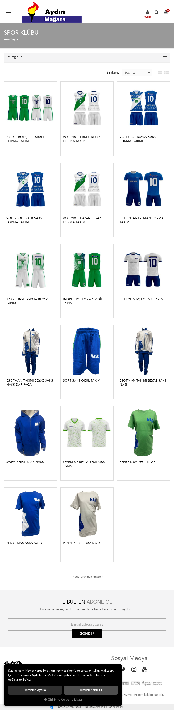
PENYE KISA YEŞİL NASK (138, 462)
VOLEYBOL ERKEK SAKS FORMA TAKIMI (24, 220)
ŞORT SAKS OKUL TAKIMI (82, 381)
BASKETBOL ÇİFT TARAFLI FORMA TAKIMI (26, 139)
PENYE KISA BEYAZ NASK (82, 543)
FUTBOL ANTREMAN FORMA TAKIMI (142, 220)
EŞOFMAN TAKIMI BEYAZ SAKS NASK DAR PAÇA (29, 383)
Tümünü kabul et (91, 690)
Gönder (87, 634)
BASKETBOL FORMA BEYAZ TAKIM (27, 301)
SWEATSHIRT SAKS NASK (25, 462)
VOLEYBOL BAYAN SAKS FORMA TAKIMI (138, 139)
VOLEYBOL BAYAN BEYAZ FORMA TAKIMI (82, 220)
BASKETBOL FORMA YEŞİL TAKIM (83, 301)
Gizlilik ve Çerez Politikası (65, 699)
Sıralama (113, 72)
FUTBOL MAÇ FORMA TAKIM (142, 299)
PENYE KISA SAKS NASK (24, 543)
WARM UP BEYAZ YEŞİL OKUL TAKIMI (85, 464)
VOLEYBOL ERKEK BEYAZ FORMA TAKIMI (81, 139)
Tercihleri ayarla (35, 690)
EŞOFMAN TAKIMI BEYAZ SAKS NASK (143, 383)
